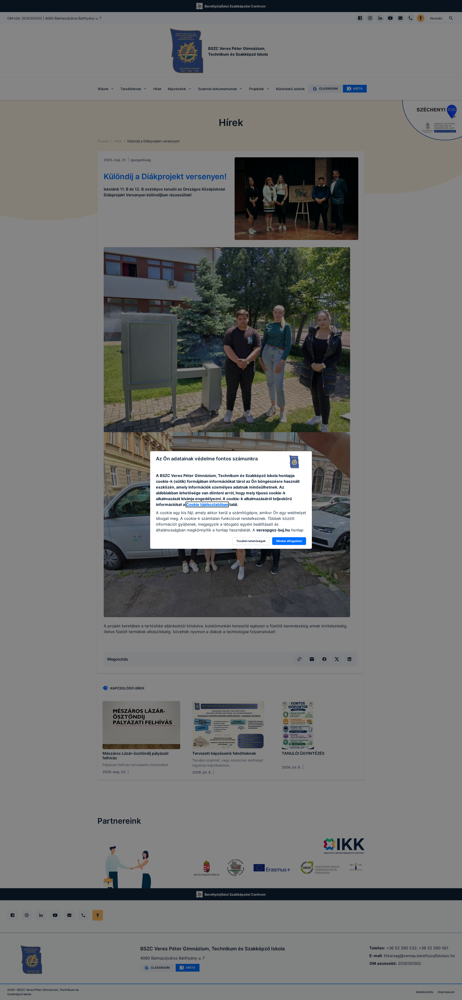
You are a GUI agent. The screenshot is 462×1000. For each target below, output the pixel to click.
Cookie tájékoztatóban (207, 504)
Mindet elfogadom (289, 541)
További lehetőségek (251, 541)
